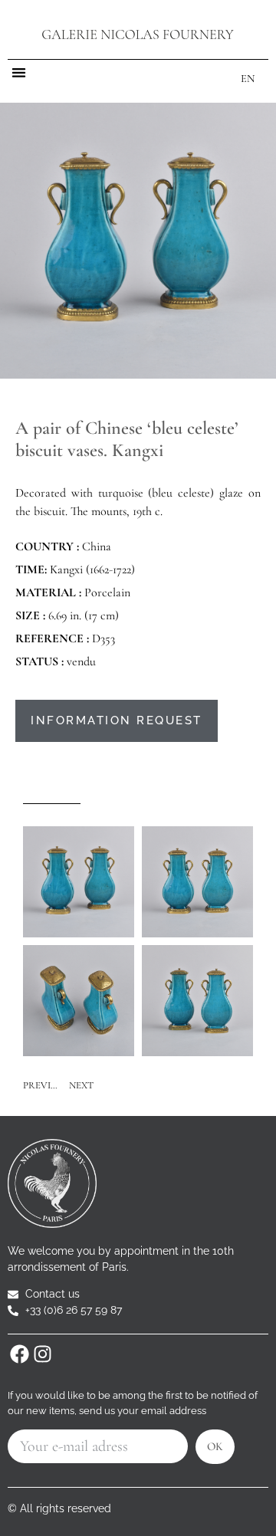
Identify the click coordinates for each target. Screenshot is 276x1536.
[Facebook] (19, 1353)
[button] (19, 72)
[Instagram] (42, 1353)
